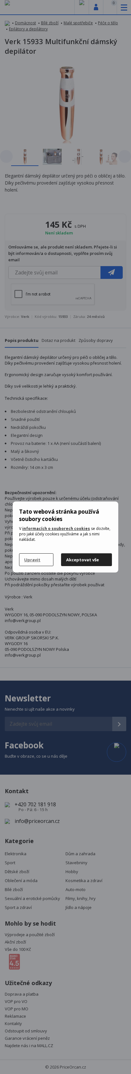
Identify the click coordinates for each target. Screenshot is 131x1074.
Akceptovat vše (82, 560)
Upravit (32, 560)
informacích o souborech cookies (56, 528)
